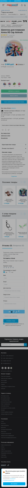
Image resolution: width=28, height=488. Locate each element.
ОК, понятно (14, 483)
